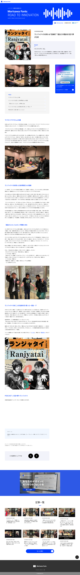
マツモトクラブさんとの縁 (14, 97)
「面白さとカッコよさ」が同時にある (16, 103)
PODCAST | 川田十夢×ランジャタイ (16, 109)
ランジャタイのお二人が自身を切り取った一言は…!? (20, 106)
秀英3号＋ (43, 333)
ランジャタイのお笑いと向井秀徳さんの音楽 (18, 100)
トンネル (33, 333)
